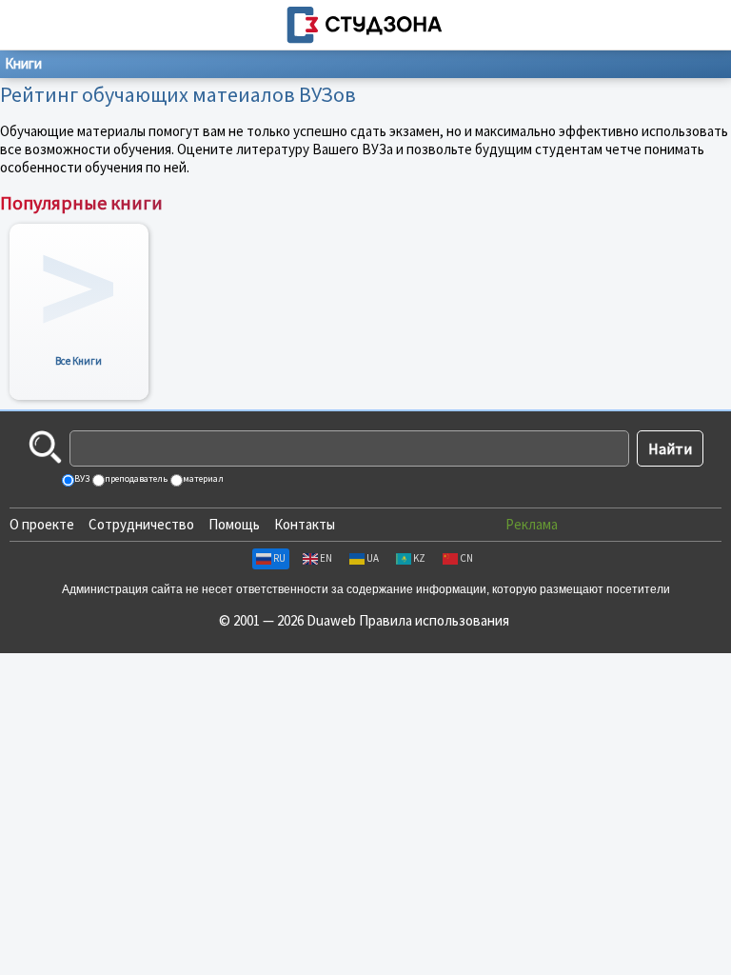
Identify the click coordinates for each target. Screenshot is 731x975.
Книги (23, 63)
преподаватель (135, 478)
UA (372, 558)
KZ (419, 558)
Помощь (234, 524)
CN (466, 558)
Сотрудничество (141, 524)
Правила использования (434, 620)
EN (326, 558)
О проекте (42, 524)
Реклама (531, 524)
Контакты (304, 524)
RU (279, 558)
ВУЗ (80, 478)
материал (202, 478)
